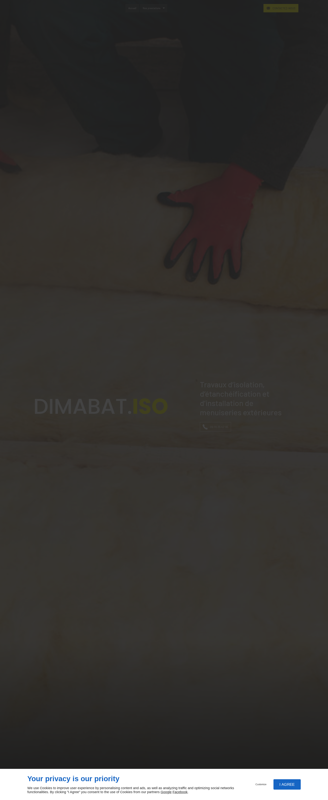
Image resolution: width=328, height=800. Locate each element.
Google (166, 792)
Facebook (180, 792)
